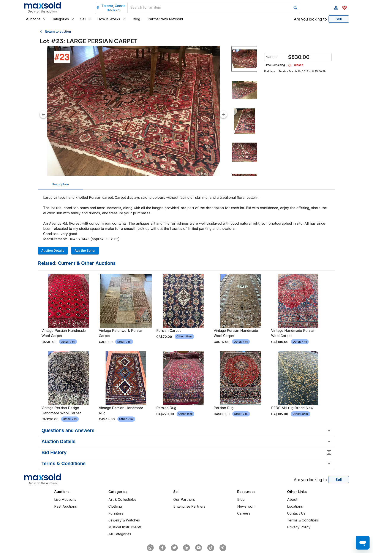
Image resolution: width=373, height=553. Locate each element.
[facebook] (162, 548)
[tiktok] (210, 548)
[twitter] (174, 548)
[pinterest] (223, 548)
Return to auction (58, 31)
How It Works (108, 19)
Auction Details (52, 250)
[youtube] (198, 548)
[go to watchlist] (344, 8)
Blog (136, 19)
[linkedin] (186, 548)
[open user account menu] (336, 8)
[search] (295, 7)
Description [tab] (60, 184)
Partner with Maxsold (165, 19)
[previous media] (43, 114)
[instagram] (150, 548)
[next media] (223, 114)
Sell (83, 19)
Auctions (33, 19)
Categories (60, 19)
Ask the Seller (85, 250)
